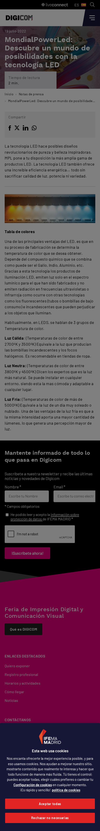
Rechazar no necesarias (50, 818)
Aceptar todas (50, 804)
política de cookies (66, 790)
